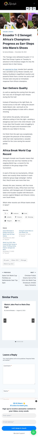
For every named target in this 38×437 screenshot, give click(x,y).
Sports (11, 31)
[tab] (15, 341)
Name (6, 391)
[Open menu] (34, 3)
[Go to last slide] (5, 320)
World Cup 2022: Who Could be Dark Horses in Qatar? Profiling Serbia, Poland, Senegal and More (10, 246)
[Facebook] (27, 8)
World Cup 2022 (9, 264)
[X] (30, 8)
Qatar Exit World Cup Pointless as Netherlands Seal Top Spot (9, 278)
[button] (33, 432)
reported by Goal (11, 69)
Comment (8, 366)
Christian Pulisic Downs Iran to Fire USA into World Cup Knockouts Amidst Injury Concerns (29, 279)
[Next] (33, 320)
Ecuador (6, 260)
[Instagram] (34, 8)
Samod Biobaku (9, 52)
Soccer (5, 31)
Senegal (23, 260)
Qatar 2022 (15, 260)
